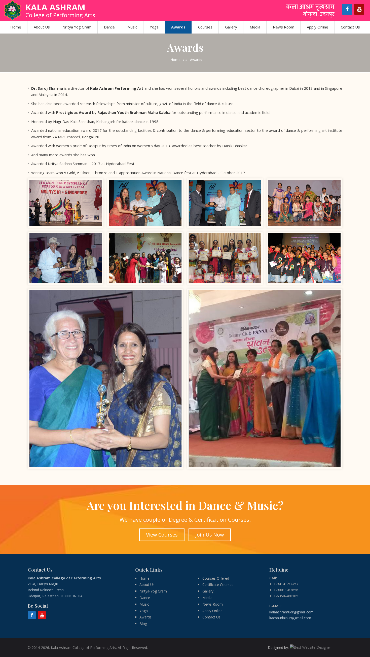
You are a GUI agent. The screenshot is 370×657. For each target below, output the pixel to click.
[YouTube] (359, 9)
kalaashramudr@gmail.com (291, 612)
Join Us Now (209, 534)
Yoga (154, 26)
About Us (42, 26)
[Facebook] (347, 9)
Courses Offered (215, 578)
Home (15, 26)
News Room (283, 26)
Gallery (231, 26)
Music (132, 26)
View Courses (162, 534)
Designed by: (279, 647)
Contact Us (350, 26)
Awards (178, 26)
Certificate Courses (217, 584)
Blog (143, 623)
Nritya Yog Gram (76, 26)
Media (255, 26)
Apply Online (317, 26)
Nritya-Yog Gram (153, 591)
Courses (205, 26)
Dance (109, 26)
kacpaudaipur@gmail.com (290, 617)
